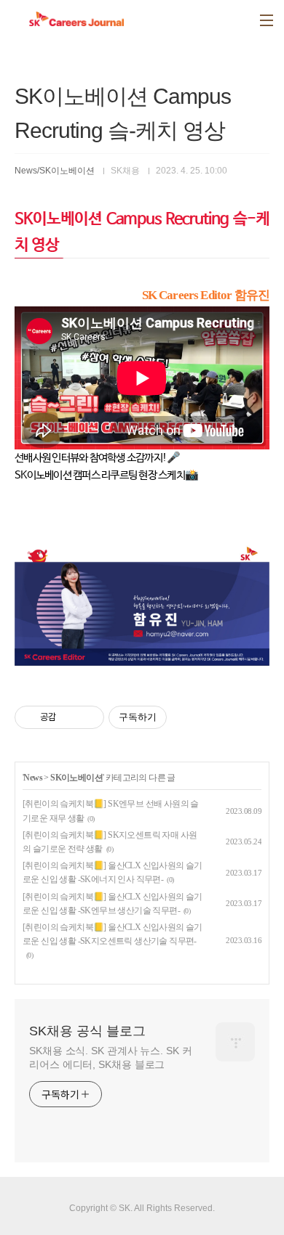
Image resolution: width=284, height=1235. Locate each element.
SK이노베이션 (76, 778)
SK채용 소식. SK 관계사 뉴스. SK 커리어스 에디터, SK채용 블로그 (110, 1057)
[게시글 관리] (88, 717)
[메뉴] (266, 20)
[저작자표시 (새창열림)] (173, 717)
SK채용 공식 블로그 (87, 1031)
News (32, 778)
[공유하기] (69, 717)
